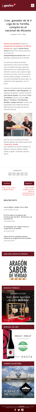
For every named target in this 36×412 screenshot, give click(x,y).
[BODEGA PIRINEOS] (18, 306)
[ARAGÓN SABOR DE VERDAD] (18, 269)
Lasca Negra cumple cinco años (16, 207)
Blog (24, 34)
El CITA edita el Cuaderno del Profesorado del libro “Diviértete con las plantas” (18, 217)
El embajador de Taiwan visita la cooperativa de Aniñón (16, 227)
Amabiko (22, 406)
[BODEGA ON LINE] (18, 344)
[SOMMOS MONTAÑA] (18, 382)
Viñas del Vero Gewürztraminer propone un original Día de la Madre (17, 237)
